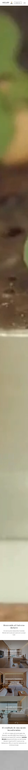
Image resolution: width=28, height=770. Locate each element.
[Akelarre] (5, 3)
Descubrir (8, 655)
